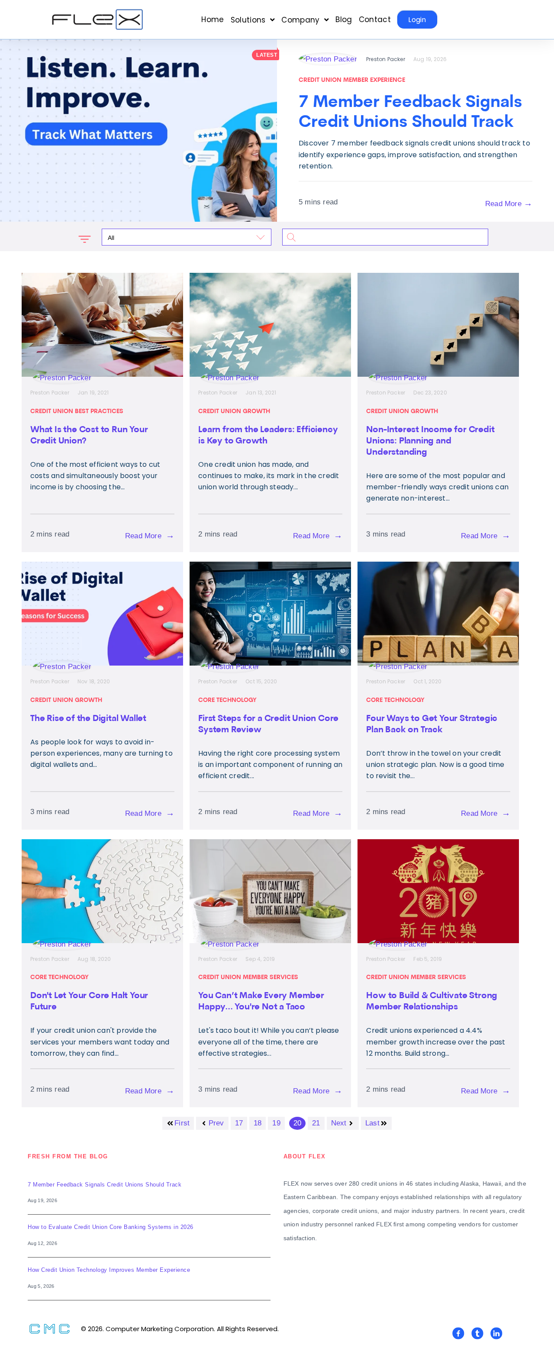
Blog (343, 19)
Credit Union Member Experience (352, 80)
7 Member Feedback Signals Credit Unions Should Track (104, 1184)
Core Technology (227, 700)
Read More (508, 203)
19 (276, 1123)
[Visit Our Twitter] (477, 1333)
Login (417, 20)
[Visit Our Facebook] (458, 1333)
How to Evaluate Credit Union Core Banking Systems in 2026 (110, 1227)
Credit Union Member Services (248, 977)
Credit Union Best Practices (76, 411)
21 (316, 1123)
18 (257, 1123)
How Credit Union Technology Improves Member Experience (109, 1270)
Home (212, 19)
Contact (375, 19)
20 (297, 1123)
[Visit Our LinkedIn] (496, 1333)
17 (239, 1123)
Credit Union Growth (234, 411)
